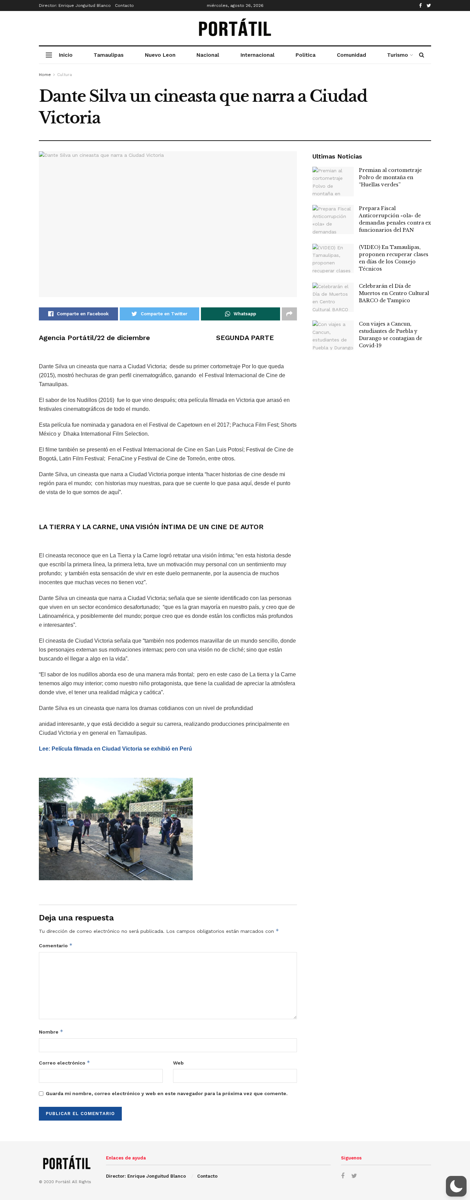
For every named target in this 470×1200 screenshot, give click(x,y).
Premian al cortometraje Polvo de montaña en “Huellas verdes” (390, 177)
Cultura (64, 74)
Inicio (66, 55)
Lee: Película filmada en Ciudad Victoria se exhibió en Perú (115, 749)
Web (178, 1063)
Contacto (124, 5)
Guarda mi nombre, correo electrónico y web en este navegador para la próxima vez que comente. (167, 1093)
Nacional (207, 55)
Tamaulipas (109, 55)
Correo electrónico (64, 1062)
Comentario (56, 945)
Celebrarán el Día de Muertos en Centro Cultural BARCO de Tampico (394, 293)
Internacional (258, 55)
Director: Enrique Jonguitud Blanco (75, 5)
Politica (306, 55)
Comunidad (351, 55)
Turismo (397, 55)
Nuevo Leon (160, 55)
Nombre (51, 1031)
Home (45, 74)
